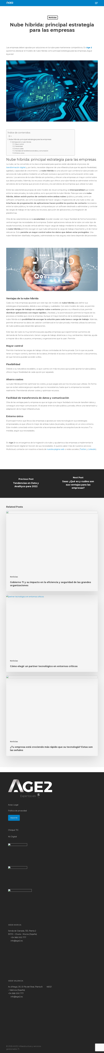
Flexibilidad (19, 146)
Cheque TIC (13, 830)
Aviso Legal (13, 805)
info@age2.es (16, 941)
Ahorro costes (19, 149)
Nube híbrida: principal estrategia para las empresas (30, 139)
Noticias (53, 17)
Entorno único (19, 153)
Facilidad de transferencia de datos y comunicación (31, 151)
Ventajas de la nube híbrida (21, 142)
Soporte (14, 818)
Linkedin (92, 449)
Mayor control (19, 144)
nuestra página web (55, 449)
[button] (96, 3)
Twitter (83, 449)
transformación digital (15, 167)
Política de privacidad (17, 811)
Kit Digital (12, 836)
